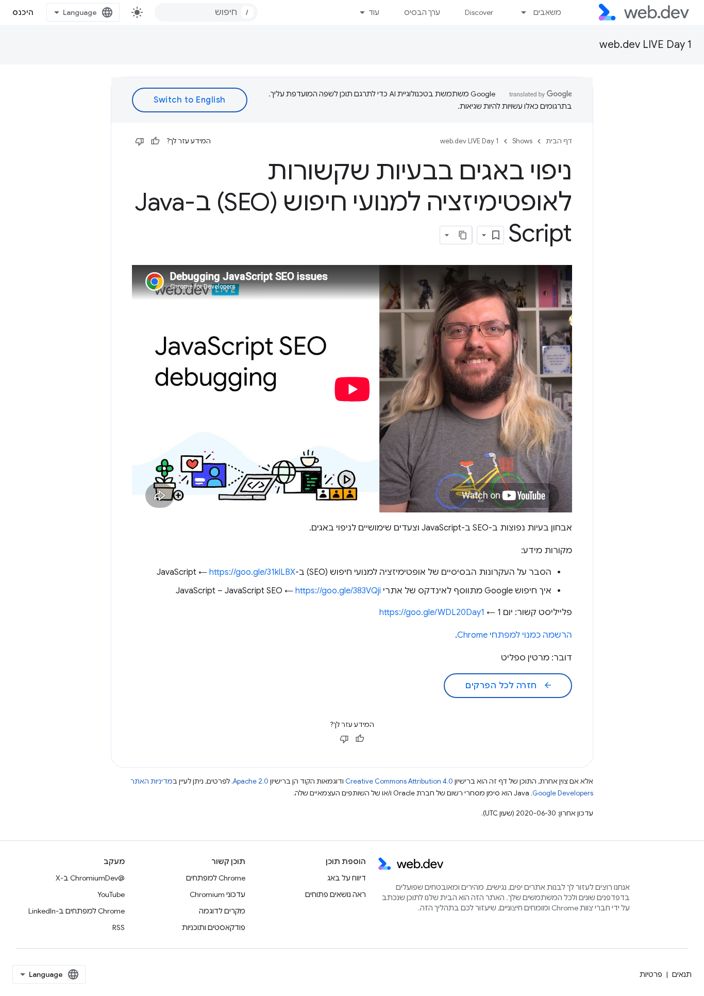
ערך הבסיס (422, 12)
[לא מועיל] (139, 141)
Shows (522, 141)
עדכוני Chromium (217, 894)
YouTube (111, 894)
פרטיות (651, 974)
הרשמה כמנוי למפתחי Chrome (514, 635)
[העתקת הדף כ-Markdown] (463, 235)
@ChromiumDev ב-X (90, 878)
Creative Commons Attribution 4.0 (399, 781)
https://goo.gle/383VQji (338, 591)
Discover (479, 12)
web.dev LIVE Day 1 (645, 44)
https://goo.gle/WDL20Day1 (431, 612)
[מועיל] (155, 141)
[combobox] (206, 12)
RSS (118, 927)
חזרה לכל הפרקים (508, 685)
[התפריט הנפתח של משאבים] (519, 12)
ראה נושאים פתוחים (335, 894)
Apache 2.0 (251, 781)
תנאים (682, 974)
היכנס (23, 12)
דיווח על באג (346, 878)
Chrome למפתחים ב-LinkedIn (76, 911)
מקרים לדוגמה (222, 911)
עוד (373, 12)
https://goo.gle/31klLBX (252, 572)
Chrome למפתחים (215, 878)
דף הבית (559, 141)
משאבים (547, 12)
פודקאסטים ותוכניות (213, 927)
